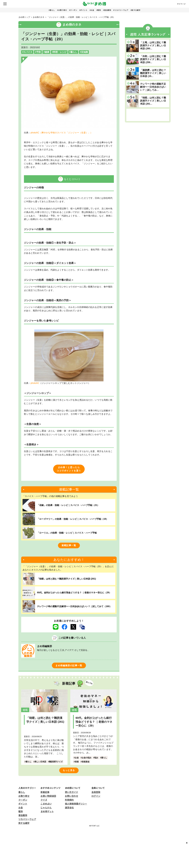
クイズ (44, 799)
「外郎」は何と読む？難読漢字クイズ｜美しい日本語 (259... (153, 59)
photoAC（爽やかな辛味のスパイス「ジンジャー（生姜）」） (61, 132)
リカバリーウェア (121, 10)
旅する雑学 (136, 10)
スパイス (28, 52)
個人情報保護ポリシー (76, 803)
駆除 (99, 10)
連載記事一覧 (69, 545)
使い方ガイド (71, 792)
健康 (47, 52)
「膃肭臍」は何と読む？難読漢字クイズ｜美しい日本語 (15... (153, 73)
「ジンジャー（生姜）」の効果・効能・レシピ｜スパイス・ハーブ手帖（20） (81, 17)
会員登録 (95, 792)
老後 (77, 761)
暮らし (52, 10)
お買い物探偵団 (48, 796)
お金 (92, 10)
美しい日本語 (40, 761)
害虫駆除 (107, 10)
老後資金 (86, 761)
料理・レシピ (60, 52)
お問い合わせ (71, 796)
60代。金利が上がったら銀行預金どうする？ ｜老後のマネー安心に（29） (74, 592)
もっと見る (69, 770)
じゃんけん (46, 807)
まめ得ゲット (47, 811)
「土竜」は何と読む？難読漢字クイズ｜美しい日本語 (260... (153, 45)
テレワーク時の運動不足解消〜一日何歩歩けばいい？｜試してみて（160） (74, 606)
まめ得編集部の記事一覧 (68, 665)
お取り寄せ (62, 10)
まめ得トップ (24, 17)
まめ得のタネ (38, 17)
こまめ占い (46, 803)
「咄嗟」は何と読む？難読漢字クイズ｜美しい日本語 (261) (66, 579)
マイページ (181, 4)
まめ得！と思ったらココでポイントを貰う (69, 469)
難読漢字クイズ (56, 761)
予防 (38, 52)
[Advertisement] (147, 115)
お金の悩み (86, 757)
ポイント (83, 10)
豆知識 (84, 52)
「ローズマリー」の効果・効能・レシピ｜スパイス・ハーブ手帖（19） (72, 519)
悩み (96, 757)
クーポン (73, 10)
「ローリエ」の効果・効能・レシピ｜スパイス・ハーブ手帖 (67, 533)
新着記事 (45, 792)
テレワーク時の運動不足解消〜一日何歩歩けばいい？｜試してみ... (153, 87)
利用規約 (69, 799)
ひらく (76, 179)
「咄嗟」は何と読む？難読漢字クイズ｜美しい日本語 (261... (153, 100)
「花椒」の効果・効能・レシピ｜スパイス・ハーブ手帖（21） (68, 505)
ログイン (95, 796)
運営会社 (69, 807)
